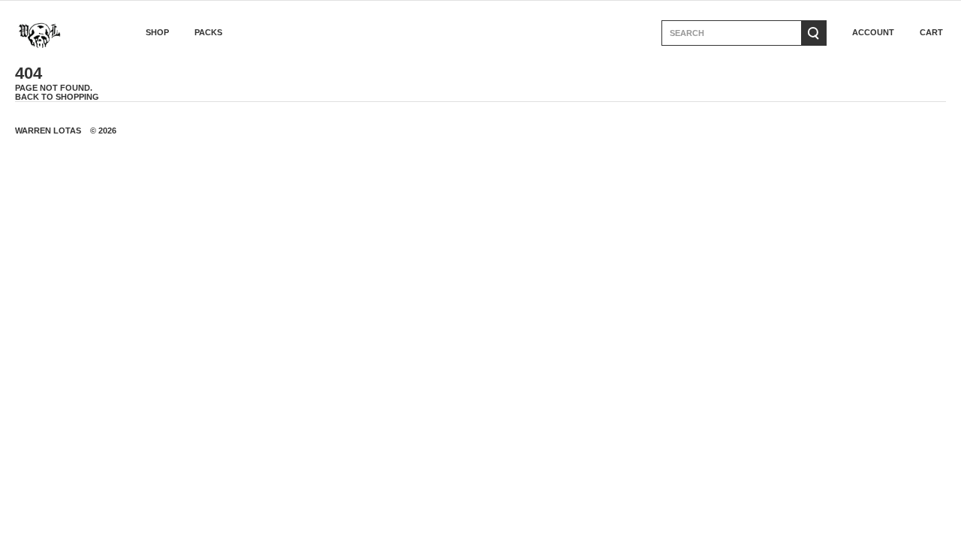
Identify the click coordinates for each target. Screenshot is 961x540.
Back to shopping (57, 96)
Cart (931, 32)
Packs (208, 32)
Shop (157, 32)
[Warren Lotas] (57, 32)
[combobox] (731, 33)
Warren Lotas (48, 130)
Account (873, 32)
